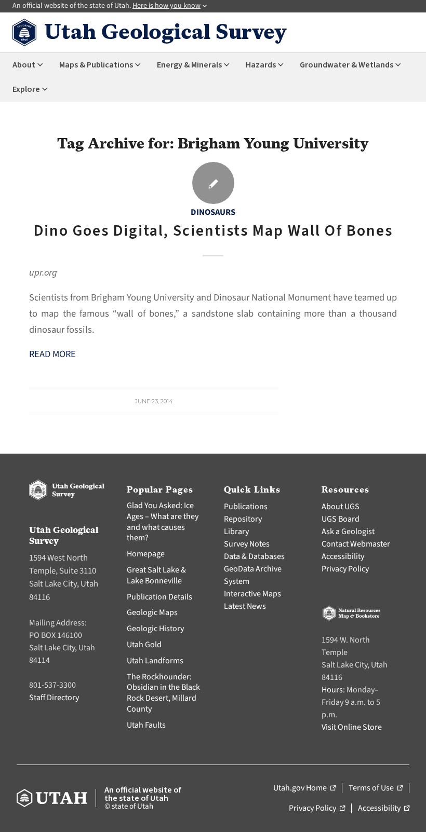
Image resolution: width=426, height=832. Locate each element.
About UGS (341, 506)
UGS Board (341, 519)
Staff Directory (54, 697)
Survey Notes (247, 544)
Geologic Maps (152, 612)
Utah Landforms (155, 660)
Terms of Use (376, 788)
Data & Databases (254, 556)
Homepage (146, 554)
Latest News (245, 606)
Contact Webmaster (356, 544)
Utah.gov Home (304, 788)
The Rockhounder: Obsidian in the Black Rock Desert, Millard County (163, 693)
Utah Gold (144, 644)
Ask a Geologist (348, 531)
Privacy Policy (345, 569)
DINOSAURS (213, 212)
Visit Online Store (352, 727)
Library (236, 531)
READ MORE (52, 354)
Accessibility (343, 556)
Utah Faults (146, 725)
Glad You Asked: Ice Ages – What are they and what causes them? (162, 521)
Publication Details (159, 597)
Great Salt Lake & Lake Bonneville (156, 575)
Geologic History (155, 628)
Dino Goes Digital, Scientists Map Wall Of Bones (213, 231)
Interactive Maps (252, 593)
